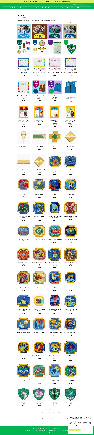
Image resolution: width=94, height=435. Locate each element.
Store (21, 17)
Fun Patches (38, 7)
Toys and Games (51, 7)
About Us (55, 430)
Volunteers (21, 7)
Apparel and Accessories (30, 7)
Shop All (4, 7)
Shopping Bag (59, 420)
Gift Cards (67, 420)
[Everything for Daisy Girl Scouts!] (24, 31)
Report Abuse (67, 430)
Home (18, 17)
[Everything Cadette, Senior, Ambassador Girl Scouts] (70, 31)
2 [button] (42, 412)
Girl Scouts (26, 17)
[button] (66, 1)
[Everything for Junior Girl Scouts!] (54, 31)
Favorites (51, 420)
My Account (34, 420)
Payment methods (41, 430)
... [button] (53, 412)
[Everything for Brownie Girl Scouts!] (39, 31)
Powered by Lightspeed (47, 432)
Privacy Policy (34, 430)
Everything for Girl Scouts (13, 7)
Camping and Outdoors (61, 7)
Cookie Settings (61, 430)
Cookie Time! (44, 7)
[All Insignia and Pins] (24, 47)
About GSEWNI (77, 7)
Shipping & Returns (49, 430)
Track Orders (43, 420)
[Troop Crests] (70, 47)
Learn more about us (73, 427)
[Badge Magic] (54, 47)
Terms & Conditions (27, 430)
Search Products (26, 420)
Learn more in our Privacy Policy (75, 425)
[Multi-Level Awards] (39, 47)
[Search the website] (84, 4)
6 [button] (49, 412)
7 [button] (51, 412)
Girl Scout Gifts (70, 7)
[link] (80, 432)
